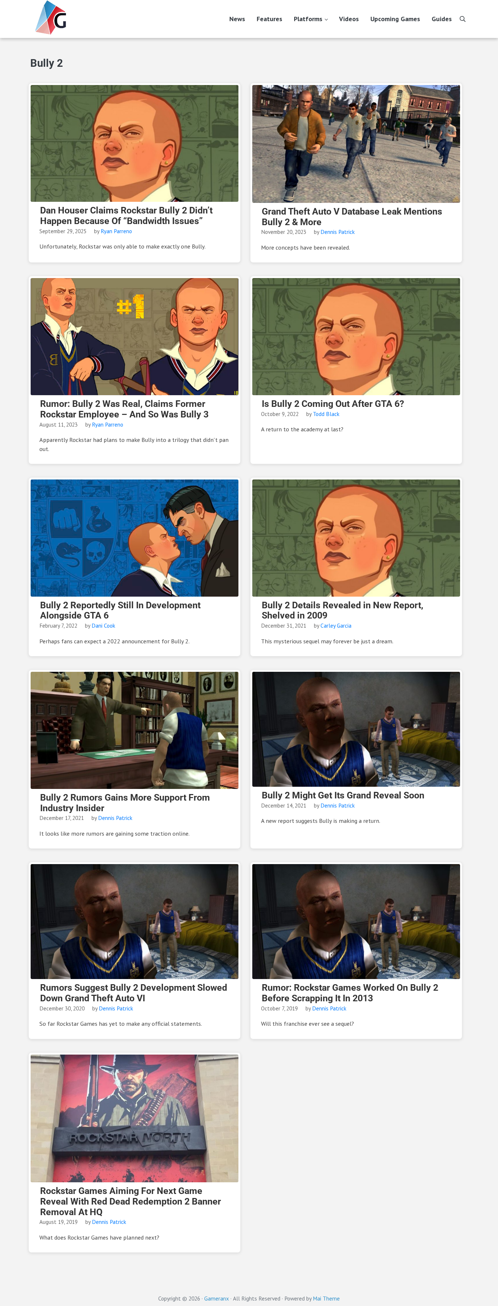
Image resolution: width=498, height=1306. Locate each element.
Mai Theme (326, 1298)
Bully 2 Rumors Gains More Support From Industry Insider (125, 803)
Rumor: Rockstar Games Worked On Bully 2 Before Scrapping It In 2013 (350, 993)
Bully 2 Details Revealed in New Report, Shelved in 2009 (342, 610)
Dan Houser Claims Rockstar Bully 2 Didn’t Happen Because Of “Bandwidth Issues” (126, 215)
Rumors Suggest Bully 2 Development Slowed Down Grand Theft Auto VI (133, 993)
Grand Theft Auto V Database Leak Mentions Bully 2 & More (352, 217)
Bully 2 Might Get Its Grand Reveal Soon (343, 795)
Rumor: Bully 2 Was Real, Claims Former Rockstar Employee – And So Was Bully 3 (124, 409)
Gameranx (216, 1298)
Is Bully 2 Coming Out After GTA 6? (333, 404)
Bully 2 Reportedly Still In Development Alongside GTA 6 (120, 610)
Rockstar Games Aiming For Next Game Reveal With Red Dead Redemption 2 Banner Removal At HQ (130, 1201)
